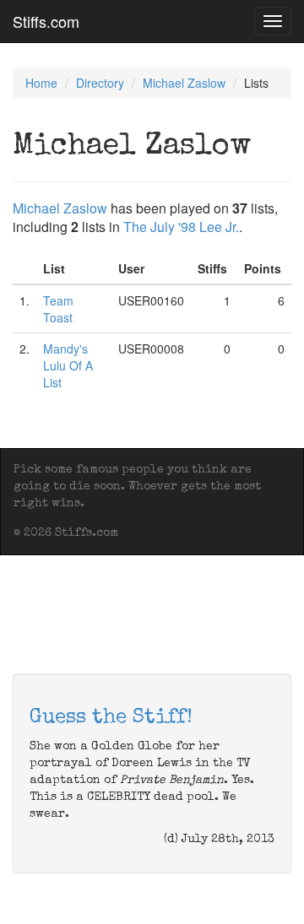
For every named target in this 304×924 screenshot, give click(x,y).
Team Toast (58, 309)
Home (41, 82)
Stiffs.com (46, 21)
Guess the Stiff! (111, 718)
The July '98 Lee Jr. (181, 226)
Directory (100, 82)
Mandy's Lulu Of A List (68, 365)
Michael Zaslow (184, 82)
